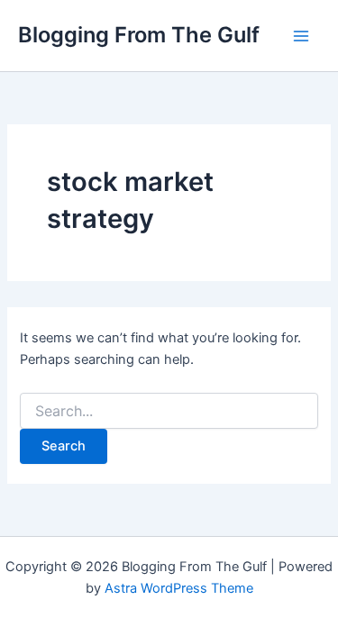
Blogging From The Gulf (139, 35)
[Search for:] (168, 411)
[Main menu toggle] (301, 36)
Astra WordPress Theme (179, 588)
